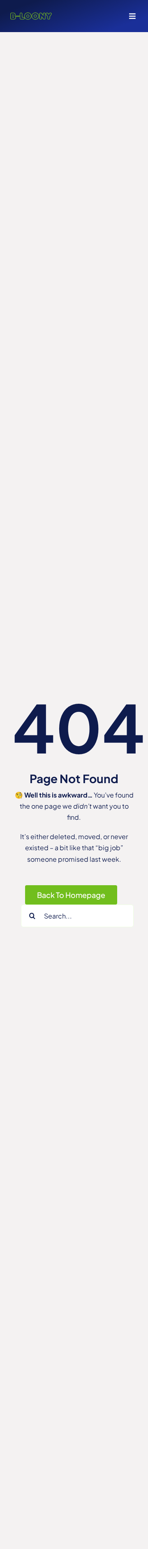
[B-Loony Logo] (31, 15)
